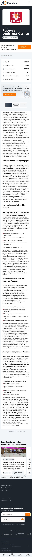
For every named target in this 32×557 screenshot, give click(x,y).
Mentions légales (5, 542)
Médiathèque (4, 490)
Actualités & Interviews (7, 488)
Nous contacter (4, 548)
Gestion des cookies (16, 546)
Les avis (23, 105)
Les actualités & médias (16, 105)
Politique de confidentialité (7, 544)
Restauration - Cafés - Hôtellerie (10, 37)
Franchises (10, 476)
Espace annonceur (6, 500)
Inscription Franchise (6, 550)
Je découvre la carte (9, 94)
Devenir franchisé (5, 498)
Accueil (3, 476)
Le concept (9, 105)
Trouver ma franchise (6, 485)
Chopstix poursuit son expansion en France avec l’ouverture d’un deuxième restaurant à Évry (13, 464)
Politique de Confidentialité (19, 524)
